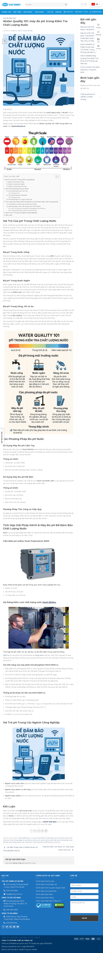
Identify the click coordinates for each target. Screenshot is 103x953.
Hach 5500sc (49, 602)
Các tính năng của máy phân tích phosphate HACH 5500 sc (28, 208)
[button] (2, 437)
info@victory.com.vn (14, 894)
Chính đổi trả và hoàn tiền (46, 891)
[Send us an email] (10, 926)
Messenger (98, 34)
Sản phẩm (27, 12)
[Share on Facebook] (31, 831)
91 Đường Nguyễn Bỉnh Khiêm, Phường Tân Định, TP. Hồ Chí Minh (15, 903)
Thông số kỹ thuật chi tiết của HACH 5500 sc (24, 210)
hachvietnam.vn (18, 126)
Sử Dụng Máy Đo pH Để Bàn (18, 195)
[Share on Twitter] (35, 831)
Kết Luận (9, 215)
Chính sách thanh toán (45, 881)
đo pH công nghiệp (16, 840)
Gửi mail (98, 48)
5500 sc (6, 655)
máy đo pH (28, 842)
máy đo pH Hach (38, 842)
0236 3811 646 (11, 923)
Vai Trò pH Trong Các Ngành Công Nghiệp (21, 213)
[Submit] (66, 4)
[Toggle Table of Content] (56, 176)
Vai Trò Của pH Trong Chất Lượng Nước (20, 180)
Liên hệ (58, 12)
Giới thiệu (17, 12)
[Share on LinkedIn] (46, 831)
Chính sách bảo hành (44, 894)
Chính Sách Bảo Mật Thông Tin (48, 901)
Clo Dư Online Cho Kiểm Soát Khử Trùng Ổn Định (90, 69)
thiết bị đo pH (48, 842)
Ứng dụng (39, 12)
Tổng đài (98, 27)
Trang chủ (6, 12)
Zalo (98, 41)
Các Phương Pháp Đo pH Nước (17, 189)
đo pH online (45, 840)
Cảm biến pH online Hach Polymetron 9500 (22, 204)
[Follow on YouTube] (18, 926)
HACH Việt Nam (50, 822)
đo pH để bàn (27, 840)
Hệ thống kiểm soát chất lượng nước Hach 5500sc (25, 206)
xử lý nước (57, 842)
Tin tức (50, 12)
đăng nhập (17, 863)
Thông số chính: (15, 193)
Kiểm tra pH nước (19, 842)
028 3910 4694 (12, 910)
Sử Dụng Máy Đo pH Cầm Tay (18, 191)
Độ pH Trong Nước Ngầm (16, 184)
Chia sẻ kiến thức (9, 18)
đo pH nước (36, 840)
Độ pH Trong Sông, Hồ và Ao (17, 186)
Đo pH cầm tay (63, 838)
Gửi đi (84, 918)
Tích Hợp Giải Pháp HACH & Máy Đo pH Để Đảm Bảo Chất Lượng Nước (32, 202)
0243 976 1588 (12, 891)
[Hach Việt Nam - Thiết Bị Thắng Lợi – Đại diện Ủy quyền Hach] (12, 4)
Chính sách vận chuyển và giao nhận (50, 888)
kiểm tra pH (9, 842)
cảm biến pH (42, 838)
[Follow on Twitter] (7, 926)
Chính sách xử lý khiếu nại (46, 884)
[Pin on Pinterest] (42, 831)
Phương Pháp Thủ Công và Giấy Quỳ (20, 199)
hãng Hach (39, 655)
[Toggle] (99, 97)
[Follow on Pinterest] (14, 926)
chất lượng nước (52, 838)
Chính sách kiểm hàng (45, 898)
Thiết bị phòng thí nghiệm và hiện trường (87, 96)
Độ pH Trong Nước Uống (16, 182)
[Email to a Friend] (38, 831)
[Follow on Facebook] (3, 926)
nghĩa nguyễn (28, 30)
